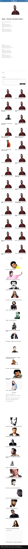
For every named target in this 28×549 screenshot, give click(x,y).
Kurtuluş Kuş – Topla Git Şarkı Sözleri (10, 394)
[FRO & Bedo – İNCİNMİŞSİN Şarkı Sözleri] (21, 183)
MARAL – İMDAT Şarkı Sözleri (9, 401)
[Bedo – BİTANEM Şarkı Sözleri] (21, 92)
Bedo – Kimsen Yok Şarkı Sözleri (20, 228)
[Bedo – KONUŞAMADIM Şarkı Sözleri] (21, 157)
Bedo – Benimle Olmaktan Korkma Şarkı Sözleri (5, 137)
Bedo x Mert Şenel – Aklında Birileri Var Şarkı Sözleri (19, 137)
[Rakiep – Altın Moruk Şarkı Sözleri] (14, 463)
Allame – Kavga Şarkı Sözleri (10, 518)
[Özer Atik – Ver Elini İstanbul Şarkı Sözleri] (14, 493)
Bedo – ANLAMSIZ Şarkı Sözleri (6, 162)
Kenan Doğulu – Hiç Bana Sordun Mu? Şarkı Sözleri (13, 457)
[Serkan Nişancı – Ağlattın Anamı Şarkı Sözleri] (14, 336)
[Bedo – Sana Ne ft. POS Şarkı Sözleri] (7, 248)
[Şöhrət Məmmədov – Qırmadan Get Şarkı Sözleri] (14, 535)
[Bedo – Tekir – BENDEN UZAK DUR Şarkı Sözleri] (7, 144)
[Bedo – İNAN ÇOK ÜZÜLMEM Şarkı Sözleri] (7, 196)
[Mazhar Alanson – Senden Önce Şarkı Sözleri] (14, 442)
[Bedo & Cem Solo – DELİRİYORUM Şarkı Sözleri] (21, 170)
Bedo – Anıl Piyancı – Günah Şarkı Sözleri (20, 215)
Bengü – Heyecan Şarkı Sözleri (11, 310)
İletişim (10, 546)
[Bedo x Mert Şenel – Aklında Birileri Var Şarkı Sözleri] (21, 131)
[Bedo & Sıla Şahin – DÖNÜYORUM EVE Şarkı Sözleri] (21, 196)
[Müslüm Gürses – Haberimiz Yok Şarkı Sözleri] (14, 285)
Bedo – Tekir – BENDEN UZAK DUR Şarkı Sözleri (6, 150)
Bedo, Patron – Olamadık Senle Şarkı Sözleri (6, 111)
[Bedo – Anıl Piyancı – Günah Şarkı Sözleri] (21, 209)
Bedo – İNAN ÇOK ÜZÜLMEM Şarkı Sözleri (7, 202)
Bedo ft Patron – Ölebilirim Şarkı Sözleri (6, 241)
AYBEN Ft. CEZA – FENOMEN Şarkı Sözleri (13, 279)
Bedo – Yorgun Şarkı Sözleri (6, 228)
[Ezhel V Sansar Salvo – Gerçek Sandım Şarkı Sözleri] (14, 326)
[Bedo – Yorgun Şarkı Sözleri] (7, 222)
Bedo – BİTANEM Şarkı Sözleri (20, 98)
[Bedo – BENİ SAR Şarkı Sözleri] (7, 183)
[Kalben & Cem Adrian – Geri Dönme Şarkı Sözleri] (14, 421)
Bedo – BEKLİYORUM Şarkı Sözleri (7, 175)
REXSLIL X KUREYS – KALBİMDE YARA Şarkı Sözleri (12, 399)
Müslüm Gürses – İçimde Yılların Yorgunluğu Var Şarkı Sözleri (14, 379)
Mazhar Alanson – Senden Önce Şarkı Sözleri (13, 446)
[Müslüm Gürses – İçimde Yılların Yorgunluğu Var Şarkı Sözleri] (14, 374)
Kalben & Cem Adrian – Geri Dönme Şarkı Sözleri (14, 426)
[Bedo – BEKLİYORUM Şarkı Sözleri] (7, 170)
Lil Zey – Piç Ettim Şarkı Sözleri (11, 390)
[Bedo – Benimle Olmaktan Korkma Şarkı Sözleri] (7, 131)
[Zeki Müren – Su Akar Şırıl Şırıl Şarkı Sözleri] (14, 483)
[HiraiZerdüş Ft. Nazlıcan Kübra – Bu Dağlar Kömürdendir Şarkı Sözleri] (14, 350)
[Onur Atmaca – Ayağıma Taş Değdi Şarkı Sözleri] (14, 473)
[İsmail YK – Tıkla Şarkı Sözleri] (14, 265)
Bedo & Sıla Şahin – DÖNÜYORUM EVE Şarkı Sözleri (20, 202)
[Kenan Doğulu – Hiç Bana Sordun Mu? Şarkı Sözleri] (14, 452)
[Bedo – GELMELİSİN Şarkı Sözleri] (21, 144)
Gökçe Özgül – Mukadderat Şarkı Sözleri (12, 528)
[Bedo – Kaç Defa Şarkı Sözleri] (7, 209)
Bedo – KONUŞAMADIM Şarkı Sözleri (20, 163)
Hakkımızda (2, 546)
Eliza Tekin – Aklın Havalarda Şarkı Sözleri (13, 368)
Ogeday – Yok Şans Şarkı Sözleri (11, 320)
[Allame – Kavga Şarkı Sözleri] (14, 514)
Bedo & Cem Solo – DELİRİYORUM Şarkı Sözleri (21, 176)
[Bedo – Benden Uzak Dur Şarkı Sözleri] (21, 105)
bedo (3, 72)
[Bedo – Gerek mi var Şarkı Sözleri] (7, 92)
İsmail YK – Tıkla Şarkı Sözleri (10, 269)
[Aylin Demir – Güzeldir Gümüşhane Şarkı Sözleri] (14, 295)
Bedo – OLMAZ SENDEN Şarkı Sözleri (20, 124)
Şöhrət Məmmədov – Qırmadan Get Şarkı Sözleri (14, 542)
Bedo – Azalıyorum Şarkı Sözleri (20, 240)
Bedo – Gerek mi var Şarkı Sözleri (6, 98)
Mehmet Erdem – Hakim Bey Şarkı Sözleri (13, 436)
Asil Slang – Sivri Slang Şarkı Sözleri (11, 508)
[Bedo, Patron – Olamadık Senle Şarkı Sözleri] (7, 105)
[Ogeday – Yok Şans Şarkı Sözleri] (14, 315)
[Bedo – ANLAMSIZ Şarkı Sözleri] (7, 157)
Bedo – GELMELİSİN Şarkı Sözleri (20, 149)
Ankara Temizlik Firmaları (18, 546)
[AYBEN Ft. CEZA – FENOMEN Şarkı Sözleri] (14, 275)
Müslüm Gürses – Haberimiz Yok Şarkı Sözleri (13, 289)
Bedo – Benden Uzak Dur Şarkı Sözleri (20, 111)
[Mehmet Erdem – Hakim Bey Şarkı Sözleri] (14, 432)
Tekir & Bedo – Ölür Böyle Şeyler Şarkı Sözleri (6, 124)
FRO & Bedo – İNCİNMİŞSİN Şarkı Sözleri (20, 189)
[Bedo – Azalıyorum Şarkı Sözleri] (21, 235)
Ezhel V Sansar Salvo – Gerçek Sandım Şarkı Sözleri (13, 331)
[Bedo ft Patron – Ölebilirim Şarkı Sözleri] (7, 235)
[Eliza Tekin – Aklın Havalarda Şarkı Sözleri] (14, 364)
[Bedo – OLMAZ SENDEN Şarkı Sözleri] (21, 118)
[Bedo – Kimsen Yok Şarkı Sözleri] (21, 222)
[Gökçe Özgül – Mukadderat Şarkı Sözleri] (14, 524)
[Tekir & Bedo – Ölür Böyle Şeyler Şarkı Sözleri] (7, 118)
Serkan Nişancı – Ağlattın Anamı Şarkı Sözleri (13, 341)
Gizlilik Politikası (6, 546)
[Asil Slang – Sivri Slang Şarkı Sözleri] (14, 503)
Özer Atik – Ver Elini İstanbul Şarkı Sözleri (13, 498)
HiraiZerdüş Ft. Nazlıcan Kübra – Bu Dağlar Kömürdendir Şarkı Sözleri (13, 358)
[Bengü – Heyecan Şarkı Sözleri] (14, 305)
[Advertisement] (14, 38)
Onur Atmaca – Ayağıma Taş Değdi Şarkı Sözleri (14, 477)
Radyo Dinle (12, 546)
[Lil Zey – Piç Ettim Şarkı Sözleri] (14, 385)
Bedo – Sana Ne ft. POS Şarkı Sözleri (6, 254)
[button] (1, 1)
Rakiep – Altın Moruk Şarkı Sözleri (11, 467)
